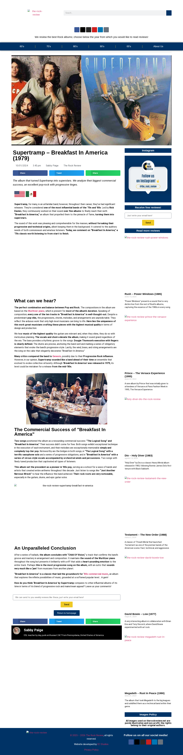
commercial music (98, 574)
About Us (158, 46)
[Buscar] (169, 13)
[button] (30, 173)
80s (86, 574)
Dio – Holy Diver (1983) (139, 455)
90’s (102, 46)
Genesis (56, 356)
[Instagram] (88, 29)
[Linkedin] (100, 29)
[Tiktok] (106, 29)
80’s (75, 46)
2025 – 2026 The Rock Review (86, 735)
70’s (48, 46)
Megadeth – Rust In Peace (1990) (145, 693)
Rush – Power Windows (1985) (143, 294)
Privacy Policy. (91, 749)
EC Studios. (103, 744)
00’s (129, 46)
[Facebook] (76, 29)
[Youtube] (94, 29)
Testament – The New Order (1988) (146, 534)
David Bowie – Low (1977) (140, 614)
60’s (22, 46)
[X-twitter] (82, 29)
